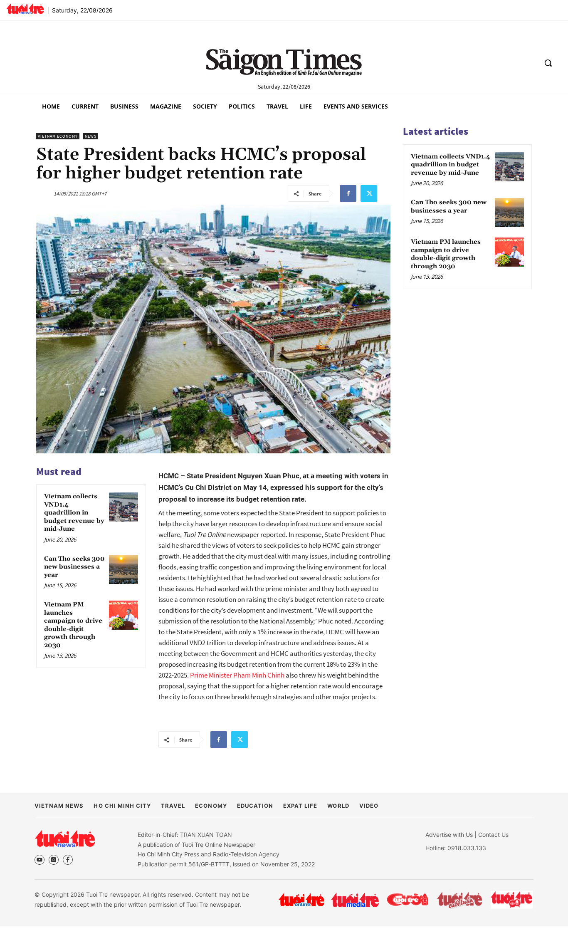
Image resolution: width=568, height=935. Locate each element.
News (90, 136)
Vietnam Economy (58, 136)
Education (255, 805)
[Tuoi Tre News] (65, 838)
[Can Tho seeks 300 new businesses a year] (123, 569)
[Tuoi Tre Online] (301, 899)
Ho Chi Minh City (122, 805)
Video (368, 805)
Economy (211, 805)
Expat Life (300, 805)
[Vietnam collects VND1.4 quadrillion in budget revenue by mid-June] (123, 507)
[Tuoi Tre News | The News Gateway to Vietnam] (25, 8)
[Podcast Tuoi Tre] (512, 899)
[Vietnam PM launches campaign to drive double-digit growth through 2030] (123, 615)
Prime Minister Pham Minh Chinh (237, 675)
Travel (173, 805)
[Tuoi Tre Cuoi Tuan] (460, 900)
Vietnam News (59, 805)
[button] (548, 63)
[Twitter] (369, 193)
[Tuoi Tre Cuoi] (407, 900)
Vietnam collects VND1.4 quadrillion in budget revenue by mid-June (74, 513)
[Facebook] (348, 193)
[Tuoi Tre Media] (355, 900)
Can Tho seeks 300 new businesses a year (74, 567)
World (338, 805)
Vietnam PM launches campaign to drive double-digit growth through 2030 (73, 625)
